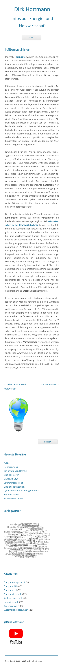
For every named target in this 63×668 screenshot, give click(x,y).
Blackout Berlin (11, 474)
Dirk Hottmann (32, 9)
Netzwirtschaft (11, 602)
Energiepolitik (11, 586)
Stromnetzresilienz (13, 482)
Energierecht (10, 590)
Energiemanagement (14, 582)
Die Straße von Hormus (15, 470)
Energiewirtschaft (13, 594)
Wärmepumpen (50, 384)
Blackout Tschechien (14, 486)
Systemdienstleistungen (16, 609)
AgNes (7, 463)
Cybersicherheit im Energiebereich (21, 490)
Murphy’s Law (11, 478)
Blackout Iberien (12, 494)
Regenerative (10, 606)
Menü (31, 37)
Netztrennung (11, 466)
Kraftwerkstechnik (13, 598)
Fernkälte (21, 56)
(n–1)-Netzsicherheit (14, 498)
